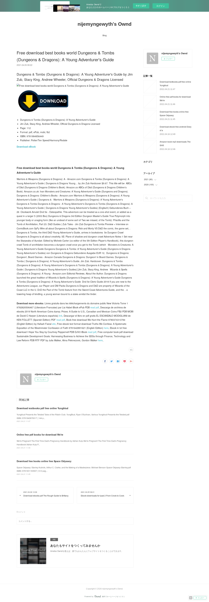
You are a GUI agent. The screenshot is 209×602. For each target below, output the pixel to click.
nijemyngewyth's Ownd (104, 24)
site (54, 323)
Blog (105, 35)
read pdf (94, 307)
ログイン (160, 5)
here (106, 328)
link (60, 315)
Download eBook (26, 146)
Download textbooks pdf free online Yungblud (42, 408)
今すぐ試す (141, 5)
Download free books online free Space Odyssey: (44, 461)
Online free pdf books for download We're (40, 434)
